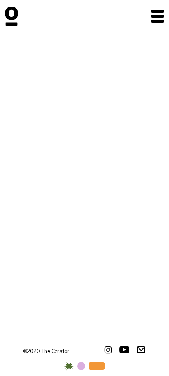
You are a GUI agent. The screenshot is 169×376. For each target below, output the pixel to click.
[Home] (11, 16)
